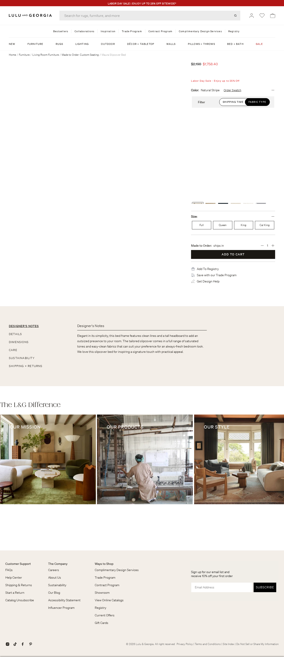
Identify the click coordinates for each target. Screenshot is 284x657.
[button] (208, 269)
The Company (57, 564)
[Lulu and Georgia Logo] (31, 15)
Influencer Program (61, 608)
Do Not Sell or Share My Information (257, 644)
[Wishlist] (262, 15)
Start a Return (14, 593)
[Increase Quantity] (273, 245)
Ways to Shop (104, 564)
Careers (53, 570)
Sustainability (57, 585)
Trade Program (105, 578)
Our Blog (54, 593)
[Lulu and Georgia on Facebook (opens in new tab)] (22, 644)
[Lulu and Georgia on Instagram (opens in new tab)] (7, 644)
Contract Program (107, 585)
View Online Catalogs (109, 600)
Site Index (228, 644)
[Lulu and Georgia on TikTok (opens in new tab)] (15, 644)
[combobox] (149, 15)
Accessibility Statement (64, 600)
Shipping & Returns (18, 585)
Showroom (102, 593)
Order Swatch (232, 90)
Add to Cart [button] (233, 254)
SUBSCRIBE (265, 587)
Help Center (13, 578)
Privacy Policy (185, 644)
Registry (100, 608)
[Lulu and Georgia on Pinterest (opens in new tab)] (30, 644)
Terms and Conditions (208, 644)
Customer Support (18, 564)
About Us (54, 578)
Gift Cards (101, 623)
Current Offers (104, 615)
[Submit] (235, 15)
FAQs (9, 570)
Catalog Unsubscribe (19, 600)
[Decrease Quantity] (262, 245)
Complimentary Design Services (117, 570)
